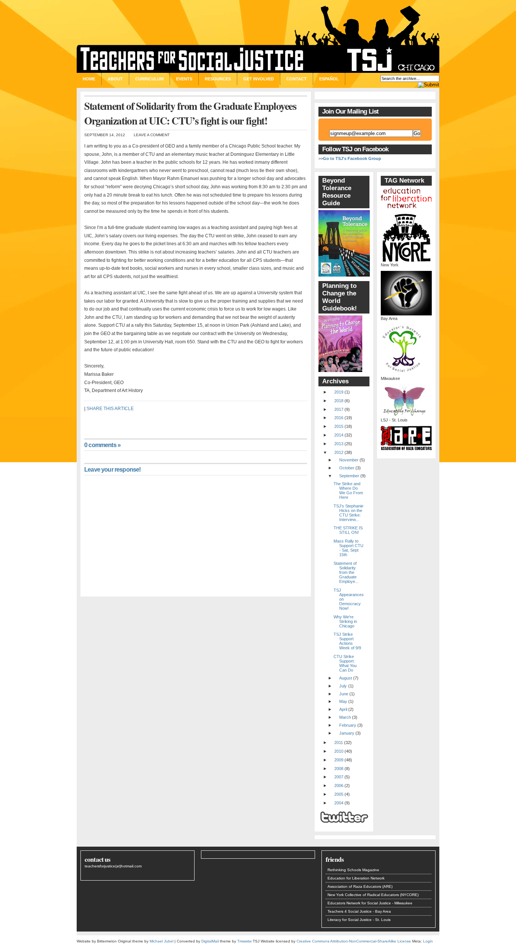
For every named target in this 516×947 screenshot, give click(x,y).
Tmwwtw (244, 941)
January (346, 733)
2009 (338, 760)
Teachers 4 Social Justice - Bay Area (359, 911)
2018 (338, 400)
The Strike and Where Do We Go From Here (348, 490)
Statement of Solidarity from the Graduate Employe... (346, 572)
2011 (338, 742)
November (348, 460)
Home (89, 79)
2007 (338, 777)
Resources (218, 79)
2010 (338, 751)
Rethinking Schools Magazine (353, 870)
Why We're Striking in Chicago (345, 621)
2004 (338, 803)
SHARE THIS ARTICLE (110, 408)
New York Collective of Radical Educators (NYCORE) (373, 895)
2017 (338, 409)
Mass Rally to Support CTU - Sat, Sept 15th (348, 548)
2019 (338, 392)
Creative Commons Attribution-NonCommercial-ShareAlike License (354, 941)
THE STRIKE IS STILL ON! (348, 530)
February (347, 725)
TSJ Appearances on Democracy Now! (349, 599)
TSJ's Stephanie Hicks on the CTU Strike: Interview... (348, 513)
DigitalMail (210, 941)
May (343, 701)
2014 (338, 435)
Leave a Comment (152, 135)
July (343, 686)
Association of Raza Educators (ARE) (360, 886)
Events (184, 79)
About (115, 79)
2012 (338, 452)
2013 (338, 443)
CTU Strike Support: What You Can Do (345, 663)
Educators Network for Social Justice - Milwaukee (370, 903)
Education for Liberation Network (356, 878)
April (343, 709)
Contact (296, 79)
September (349, 476)
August (345, 678)
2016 (338, 417)
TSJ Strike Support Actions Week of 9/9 (347, 641)
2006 (338, 785)
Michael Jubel (161, 941)
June (343, 694)
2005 (338, 794)
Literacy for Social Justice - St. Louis (359, 920)
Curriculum (149, 79)
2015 (338, 426)
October (346, 468)
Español (329, 79)
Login (428, 941)
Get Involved (258, 79)
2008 (338, 768)
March (345, 717)
